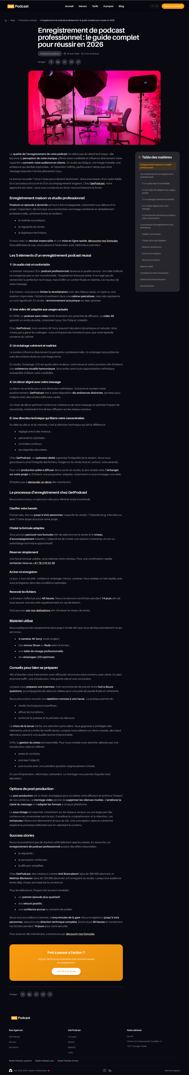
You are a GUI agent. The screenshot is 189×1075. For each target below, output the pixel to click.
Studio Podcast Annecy (67, 1060)
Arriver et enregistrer (151, 253)
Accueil (69, 6)
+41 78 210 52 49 (66, 971)
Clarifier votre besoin (151, 234)
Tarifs (95, 6)
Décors (83, 6)
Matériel (71, 1047)
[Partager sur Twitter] (64, 62)
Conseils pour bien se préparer (154, 273)
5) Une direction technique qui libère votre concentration (158, 216)
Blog (121, 6)
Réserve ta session (173, 6)
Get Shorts (13, 1047)
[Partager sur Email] (71, 62)
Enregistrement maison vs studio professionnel (155, 166)
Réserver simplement (151, 247)
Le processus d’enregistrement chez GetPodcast (156, 226)
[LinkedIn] (110, 1070)
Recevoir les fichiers (151, 260)
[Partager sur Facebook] (51, 62)
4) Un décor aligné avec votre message (155, 207)
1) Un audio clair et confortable (156, 183)
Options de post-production (152, 279)
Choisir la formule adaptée (154, 240)
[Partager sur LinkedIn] (58, 62)
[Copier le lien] (78, 62)
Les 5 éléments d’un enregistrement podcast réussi (156, 175)
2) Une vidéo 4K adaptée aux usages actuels (158, 191)
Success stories (147, 286)
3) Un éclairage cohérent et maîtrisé (158, 199)
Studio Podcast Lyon (44, 1060)
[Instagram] (104, 1070)
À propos (108, 6)
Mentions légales (172, 1070)
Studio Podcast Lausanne (20, 1060)
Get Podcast (14, 1036)
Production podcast (28, 20)
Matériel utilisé (146, 266)
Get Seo (12, 1042)
